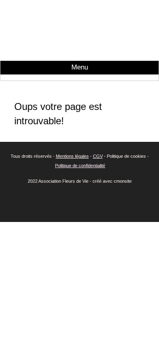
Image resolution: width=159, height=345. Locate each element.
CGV (98, 156)
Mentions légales (72, 156)
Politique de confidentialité (80, 165)
